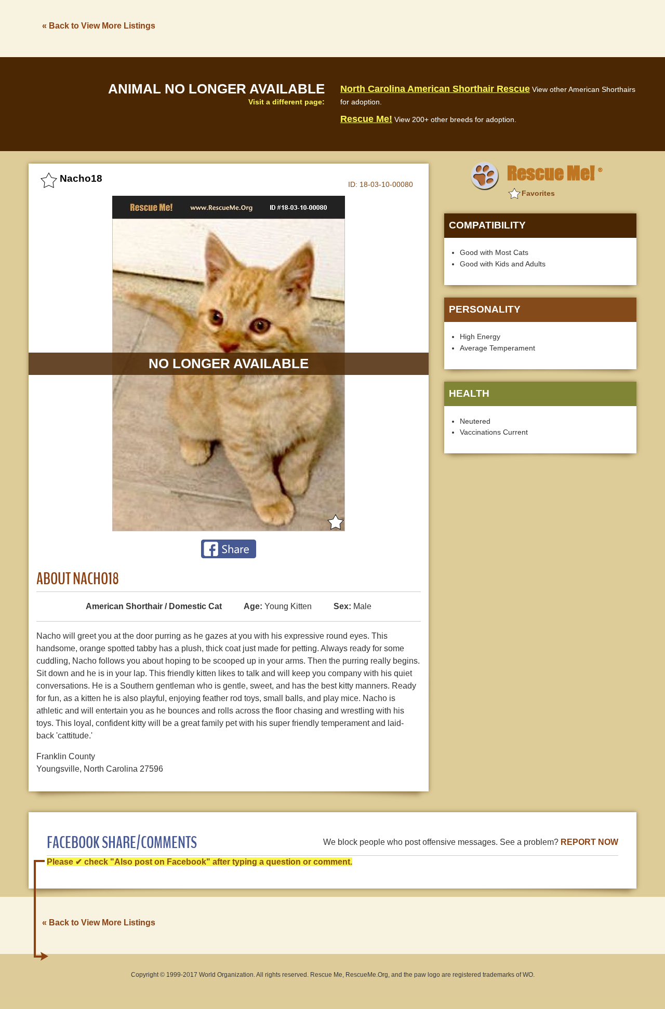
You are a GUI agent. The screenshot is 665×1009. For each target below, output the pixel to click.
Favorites (538, 193)
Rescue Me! (366, 119)
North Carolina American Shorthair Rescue (435, 89)
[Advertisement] (447, 27)
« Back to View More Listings (98, 25)
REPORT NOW (589, 842)
